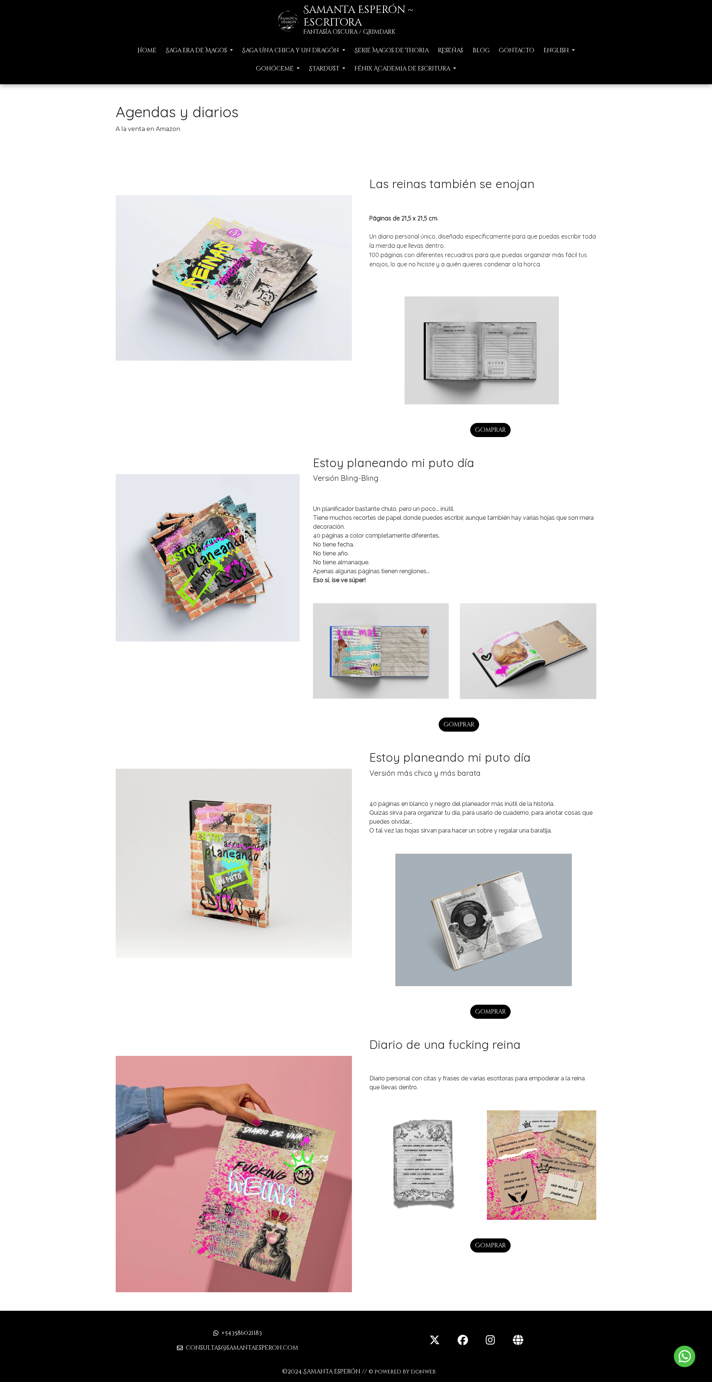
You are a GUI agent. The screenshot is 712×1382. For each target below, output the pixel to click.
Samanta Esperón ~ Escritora (358, 16)
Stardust (325, 69)
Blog (481, 50)
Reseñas (450, 50)
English (557, 50)
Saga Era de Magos (197, 50)
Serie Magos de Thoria (392, 50)
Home (146, 50)
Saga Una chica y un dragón (291, 50)
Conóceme (275, 69)
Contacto (516, 50)
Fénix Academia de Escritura (403, 69)
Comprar (490, 430)
